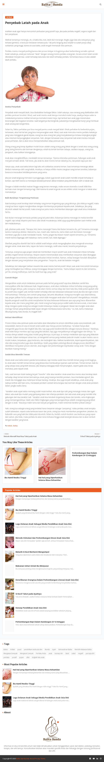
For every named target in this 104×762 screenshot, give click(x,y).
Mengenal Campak (26, 653)
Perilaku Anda (41, 653)
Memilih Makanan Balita (83, 649)
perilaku (6, 657)
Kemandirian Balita (65, 649)
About (32, 758)
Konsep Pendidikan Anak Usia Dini (31, 608)
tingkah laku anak (38, 657)
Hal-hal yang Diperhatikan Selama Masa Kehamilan (50, 478)
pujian (21, 657)
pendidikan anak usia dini (33, 649)
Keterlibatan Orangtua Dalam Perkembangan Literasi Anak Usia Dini (47, 580)
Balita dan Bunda (22, 758)
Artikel (9, 426)
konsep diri (59, 653)
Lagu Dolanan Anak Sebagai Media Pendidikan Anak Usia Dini (44, 524)
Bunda (47, 649)
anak (50, 653)
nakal (73, 653)
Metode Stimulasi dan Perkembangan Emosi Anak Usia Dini (43, 538)
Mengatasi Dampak (10, 653)
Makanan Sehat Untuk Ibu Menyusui (32, 566)
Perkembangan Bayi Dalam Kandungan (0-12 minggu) (84, 454)
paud (19, 649)
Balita (15, 426)
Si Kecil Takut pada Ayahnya (28, 594)
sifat (27, 657)
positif (14, 657)
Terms (43, 758)
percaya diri (90, 653)
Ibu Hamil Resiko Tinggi (15, 477)
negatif (80, 653)
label (67, 653)
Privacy (37, 758)
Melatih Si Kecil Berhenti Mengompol (32, 552)
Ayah (54, 649)
